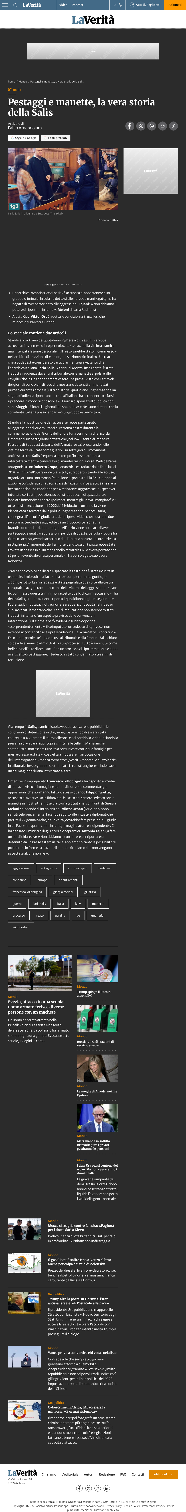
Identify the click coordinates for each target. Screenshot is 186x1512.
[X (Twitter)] (88, 1488)
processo (19, 915)
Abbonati (175, 5)
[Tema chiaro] (114, 5)
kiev (78, 903)
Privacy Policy (113, 1506)
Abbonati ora (163, 1474)
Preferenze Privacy (153, 1506)
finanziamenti (68, 880)
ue (78, 915)
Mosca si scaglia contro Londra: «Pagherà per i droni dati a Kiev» (81, 1228)
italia (60, 903)
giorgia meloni (63, 892)
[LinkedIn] (107, 1488)
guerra (17, 903)
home (11, 81)
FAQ (123, 1474)
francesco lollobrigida (27, 892)
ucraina (60, 915)
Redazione (107, 1474)
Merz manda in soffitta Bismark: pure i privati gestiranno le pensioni (93, 1144)
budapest (105, 868)
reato (40, 915)
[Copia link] (173, 126)
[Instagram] (97, 1488)
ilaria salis (39, 903)
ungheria (97, 915)
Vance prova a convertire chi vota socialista (82, 1353)
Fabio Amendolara (25, 127)
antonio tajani (77, 868)
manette (98, 903)
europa (42, 880)
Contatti (138, 1474)
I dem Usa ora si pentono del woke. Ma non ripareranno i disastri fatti (97, 1169)
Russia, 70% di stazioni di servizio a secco (95, 1043)
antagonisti (49, 868)
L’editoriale (70, 1474)
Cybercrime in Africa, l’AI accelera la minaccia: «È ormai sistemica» (76, 1409)
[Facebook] (79, 1488)
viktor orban (21, 927)
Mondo (23, 81)
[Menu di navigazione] (5, 5)
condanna (19, 880)
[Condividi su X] (140, 126)
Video (63, 5)
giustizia (90, 892)
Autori (88, 1474)
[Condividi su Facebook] (129, 126)
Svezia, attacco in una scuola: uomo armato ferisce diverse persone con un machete (36, 1007)
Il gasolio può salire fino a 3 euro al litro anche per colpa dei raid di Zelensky (79, 1262)
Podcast (77, 5)
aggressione (21, 868)
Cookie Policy (132, 1506)
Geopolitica (56, 1294)
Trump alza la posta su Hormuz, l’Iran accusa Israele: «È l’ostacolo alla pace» (78, 1301)
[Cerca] (15, 5)
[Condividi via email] (162, 126)
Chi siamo (49, 1474)
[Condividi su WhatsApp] (151, 126)
